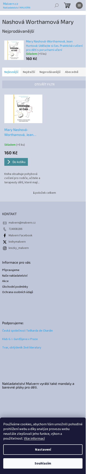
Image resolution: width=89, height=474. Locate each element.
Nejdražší (29, 72)
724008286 (15, 229)
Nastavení (43, 449)
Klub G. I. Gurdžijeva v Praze (20, 339)
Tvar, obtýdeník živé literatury (21, 348)
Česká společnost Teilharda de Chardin (27, 331)
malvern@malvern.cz (22, 223)
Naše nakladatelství (14, 276)
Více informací (34, 438)
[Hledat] (56, 5)
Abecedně (71, 72)
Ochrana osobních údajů (17, 292)
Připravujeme (10, 270)
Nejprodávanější (50, 72)
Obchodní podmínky (15, 287)
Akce (5, 281)
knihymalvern (17, 242)
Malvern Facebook (20, 235)
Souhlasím (43, 463)
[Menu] (79, 5)
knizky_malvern (19, 248)
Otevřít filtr (45, 84)
